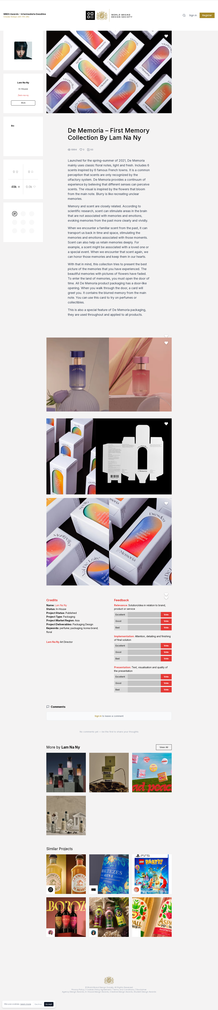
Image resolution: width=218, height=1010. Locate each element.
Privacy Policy (78, 989)
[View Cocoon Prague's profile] (136, 932)
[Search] (184, 15)
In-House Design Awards (97, 991)
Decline (38, 1004)
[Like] (166, 36)
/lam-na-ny (23, 95)
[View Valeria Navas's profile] (50, 932)
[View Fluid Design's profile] (136, 889)
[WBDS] (14, 213)
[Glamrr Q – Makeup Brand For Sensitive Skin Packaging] (109, 772)
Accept (48, 1004)
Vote (166, 614)
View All (164, 747)
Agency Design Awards (73, 991)
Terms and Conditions (123, 989)
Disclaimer (141, 989)
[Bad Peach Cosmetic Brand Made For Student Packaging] (152, 772)
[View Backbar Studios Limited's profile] (50, 889)
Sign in (193, 15)
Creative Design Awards (121, 991)
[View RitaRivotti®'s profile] (93, 889)
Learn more (25, 1004)
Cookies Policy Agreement (98, 989)
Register (207, 15)
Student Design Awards (145, 991)
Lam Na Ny (61, 605)
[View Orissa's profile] (93, 932)
